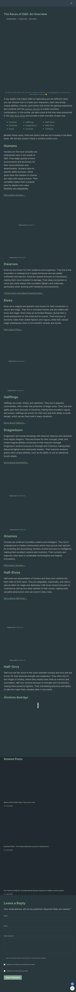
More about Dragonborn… (16, 462)
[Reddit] (38, 706)
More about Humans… (14, 195)
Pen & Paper (32, 19)
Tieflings (49, 129)
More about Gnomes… (14, 565)
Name (6, 916)
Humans (13, 122)
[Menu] (71, 3)
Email (5, 926)
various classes (32, 109)
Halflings (29, 122)
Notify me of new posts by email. (17, 971)
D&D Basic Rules (17, 116)
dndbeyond (31, 225)
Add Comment (9, 936)
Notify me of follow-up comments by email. (21, 964)
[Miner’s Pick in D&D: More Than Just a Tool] (38, 782)
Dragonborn (31, 125)
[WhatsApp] (38, 707)
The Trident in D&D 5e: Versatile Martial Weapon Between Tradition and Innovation (34, 890)
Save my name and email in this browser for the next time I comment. (26, 958)
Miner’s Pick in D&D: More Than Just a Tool (19, 802)
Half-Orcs (49, 125)
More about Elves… (13, 329)
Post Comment (13, 977)
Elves (11, 129)
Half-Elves (50, 122)
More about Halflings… (14, 423)
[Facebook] (38, 703)
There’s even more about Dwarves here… (23, 293)
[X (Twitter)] (38, 704)
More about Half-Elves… (15, 598)
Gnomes (29, 129)
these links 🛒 (54, 92)
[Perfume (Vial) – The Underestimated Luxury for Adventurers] (38, 826)
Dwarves (13, 125)
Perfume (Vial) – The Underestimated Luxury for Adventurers (26, 846)
